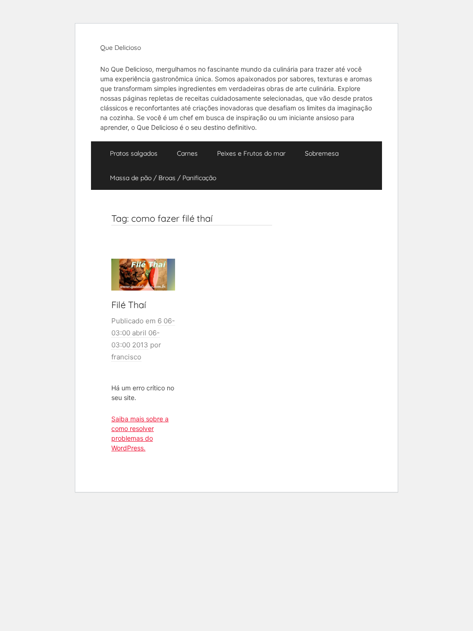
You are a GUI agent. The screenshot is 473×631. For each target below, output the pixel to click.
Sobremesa (322, 153)
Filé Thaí (128, 304)
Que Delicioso (120, 47)
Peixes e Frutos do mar (251, 153)
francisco (126, 356)
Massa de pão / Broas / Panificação (163, 178)
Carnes (187, 153)
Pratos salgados (134, 153)
